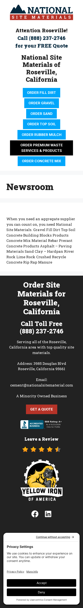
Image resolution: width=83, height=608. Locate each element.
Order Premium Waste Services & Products (41, 148)
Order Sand (41, 113)
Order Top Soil (41, 124)
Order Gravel (42, 103)
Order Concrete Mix (41, 161)
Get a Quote (41, 409)
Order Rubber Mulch (42, 135)
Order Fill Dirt (41, 92)
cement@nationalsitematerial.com (41, 385)
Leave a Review (41, 439)
